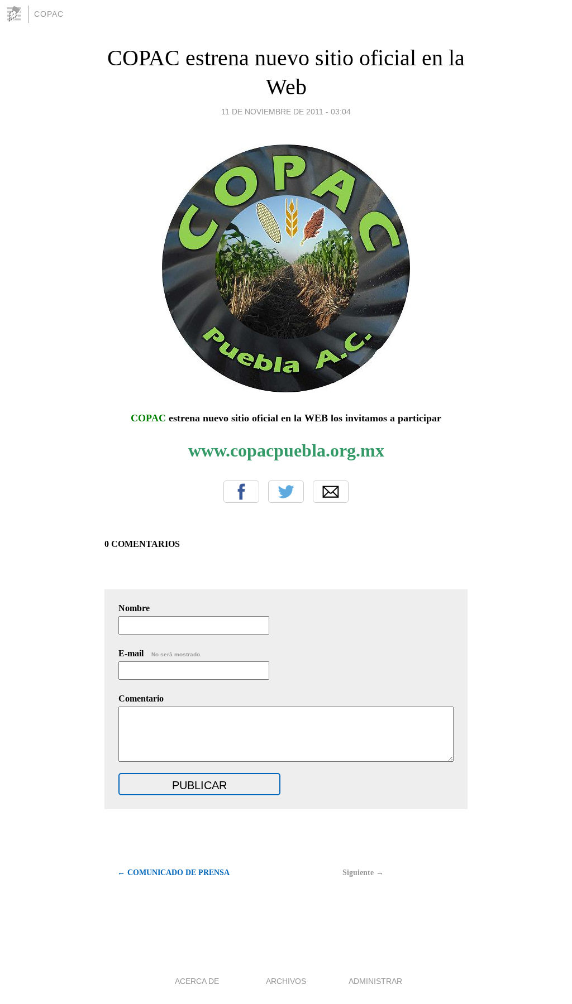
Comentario (141, 698)
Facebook (241, 492)
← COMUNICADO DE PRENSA (173, 872)
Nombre (134, 608)
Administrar (375, 981)
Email (331, 492)
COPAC (49, 13)
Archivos (286, 981)
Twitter (286, 492)
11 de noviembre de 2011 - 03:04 (286, 111)
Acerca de (197, 981)
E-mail (160, 653)
